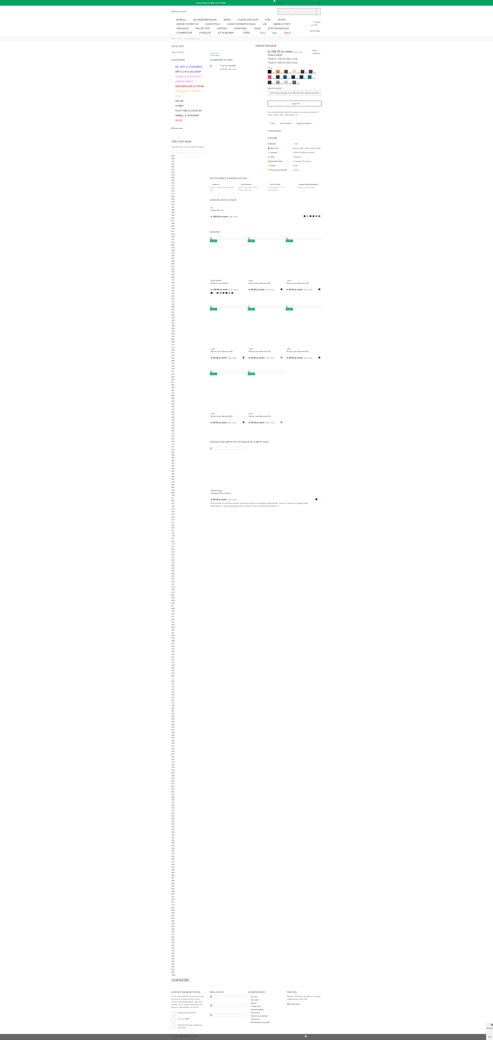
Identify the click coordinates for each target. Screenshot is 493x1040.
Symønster (184, 32)
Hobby (179, 105)
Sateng (222, 28)
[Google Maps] (304, 1004)
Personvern (255, 1013)
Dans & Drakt (184, 81)
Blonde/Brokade (205, 19)
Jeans (282, 19)
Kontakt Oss (256, 1006)
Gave (178, 96)
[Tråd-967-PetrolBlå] (214, 65)
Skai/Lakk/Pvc (216, 280)
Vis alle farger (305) (180, 980)
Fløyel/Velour (248, 19)
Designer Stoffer (188, 91)
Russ (178, 120)
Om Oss (254, 997)
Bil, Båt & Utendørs (188, 66)
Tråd (246, 32)
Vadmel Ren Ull (217, 210)
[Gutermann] (188, 131)
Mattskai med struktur (219, 283)
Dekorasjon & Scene (189, 86)
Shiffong (240, 28)
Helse (179, 101)
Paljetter (203, 28)
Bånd (227, 19)
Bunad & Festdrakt (188, 76)
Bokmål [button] (281, 3)
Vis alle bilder (215, 55)
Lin (265, 24)
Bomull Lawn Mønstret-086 (222, 351)
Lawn (251, 280)
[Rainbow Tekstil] (185, 11)
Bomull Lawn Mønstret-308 (260, 283)
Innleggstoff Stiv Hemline (221, 493)
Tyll (262, 32)
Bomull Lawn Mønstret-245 (260, 351)
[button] (210, 3)
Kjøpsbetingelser (257, 1009)
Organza (182, 28)
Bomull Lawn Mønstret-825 (222, 416)
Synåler (205, 32)
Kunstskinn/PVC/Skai (241, 24)
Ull (274, 32)
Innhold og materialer (259, 1016)
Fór (268, 19)
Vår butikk (255, 1000)
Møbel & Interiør (187, 115)
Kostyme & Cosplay (188, 110)
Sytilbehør (226, 32)
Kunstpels (213, 24)
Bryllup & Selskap (188, 71)
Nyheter (215, 232)
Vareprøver (255, 1019)
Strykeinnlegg (278, 28)
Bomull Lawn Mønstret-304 (298, 351)
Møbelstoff (281, 24)
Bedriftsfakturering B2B (260, 1022)
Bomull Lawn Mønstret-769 (298, 283)
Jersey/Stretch (187, 24)
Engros (254, 1003)
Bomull (181, 19)
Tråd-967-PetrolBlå (228, 66)
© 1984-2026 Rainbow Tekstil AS (185, 1037)
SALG (287, 32)
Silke (257, 28)
